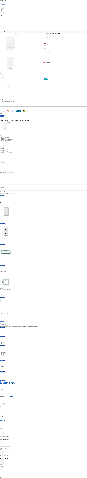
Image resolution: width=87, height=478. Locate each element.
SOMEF (2, 288)
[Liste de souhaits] (1, 275)
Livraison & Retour (45, 76)
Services (2, 23)
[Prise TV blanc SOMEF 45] (43, 268)
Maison (0, 31)
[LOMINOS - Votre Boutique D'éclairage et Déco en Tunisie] (2, 4)
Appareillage (5, 31)
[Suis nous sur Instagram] (2, 389)
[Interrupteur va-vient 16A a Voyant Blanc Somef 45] (43, 363)
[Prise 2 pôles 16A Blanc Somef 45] (43, 231)
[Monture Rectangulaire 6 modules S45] (43, 252)
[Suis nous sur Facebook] (0, 389)
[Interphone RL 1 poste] (43, 324)
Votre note (1, 173)
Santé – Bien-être (2, 15)
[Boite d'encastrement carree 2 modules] (43, 375)
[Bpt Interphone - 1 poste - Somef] (43, 348)
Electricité (2, 31)
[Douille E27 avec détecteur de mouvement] (43, 306)
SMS (3, 448)
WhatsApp (5, 448)
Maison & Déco (2, 14)
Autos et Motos (2, 22)
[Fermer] (0, 415)
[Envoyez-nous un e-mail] (1, 389)
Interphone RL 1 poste (2, 325)
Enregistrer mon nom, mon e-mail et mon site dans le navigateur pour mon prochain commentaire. (8, 193)
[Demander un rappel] (1, 414)
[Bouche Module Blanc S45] (43, 211)
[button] (2, 223)
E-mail (0, 188)
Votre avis (1, 174)
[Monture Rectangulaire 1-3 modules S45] (43, 330)
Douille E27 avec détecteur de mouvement (3, 313)
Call (1, 448)
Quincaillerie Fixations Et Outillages (4, 21)
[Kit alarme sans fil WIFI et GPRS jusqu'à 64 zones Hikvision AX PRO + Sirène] (43, 44)
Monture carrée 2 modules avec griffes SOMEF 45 (4, 289)
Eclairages (2, 16)
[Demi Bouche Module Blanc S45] (43, 339)
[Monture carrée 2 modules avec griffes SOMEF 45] (43, 282)
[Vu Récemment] (2, 414)
